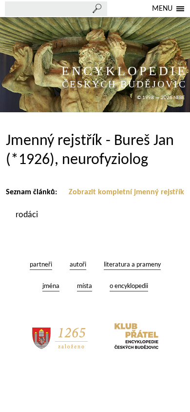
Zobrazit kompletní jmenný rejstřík (126, 192)
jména (50, 286)
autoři (78, 264)
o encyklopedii (129, 286)
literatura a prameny (132, 264)
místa (84, 286)
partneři (41, 264)
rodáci (28, 215)
